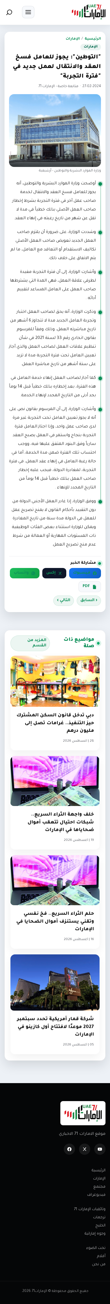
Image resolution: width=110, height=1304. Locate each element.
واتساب (21, 573)
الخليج (100, 1226)
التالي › (63, 600)
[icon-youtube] (99, 1149)
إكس (51, 573)
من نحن (98, 1264)
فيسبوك (81, 573)
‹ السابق (88, 600)
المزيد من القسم (36, 643)
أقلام (101, 1256)
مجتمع (99, 1187)
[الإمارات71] (88, 11)
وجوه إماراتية (95, 1234)
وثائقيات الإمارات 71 (89, 1209)
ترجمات (99, 1217)
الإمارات (73, 39)
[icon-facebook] (69, 1149)
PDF (86, 586)
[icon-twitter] (84, 1149)
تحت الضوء (95, 1248)
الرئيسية (93, 39)
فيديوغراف (96, 1195)
